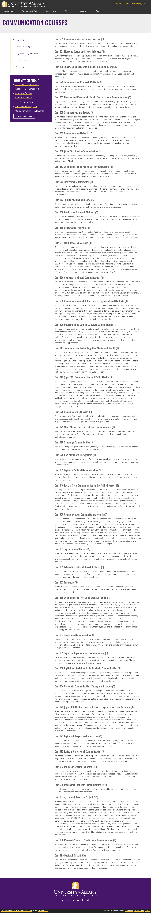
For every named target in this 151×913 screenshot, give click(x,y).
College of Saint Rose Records (29, 111)
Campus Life (51, 11)
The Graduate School (25, 102)
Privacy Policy (139, 911)
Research (83, 11)
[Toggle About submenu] (75, 11)
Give (127, 4)
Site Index (20, 67)
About (67, 11)
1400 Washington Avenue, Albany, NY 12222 (16, 911)
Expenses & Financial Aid (27, 89)
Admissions (29, 11)
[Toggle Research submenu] (91, 11)
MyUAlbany (137, 4)
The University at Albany (27, 84)
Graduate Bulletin (21, 40)
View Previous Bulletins (24, 116)
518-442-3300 (43, 911)
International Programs (26, 106)
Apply (118, 4)
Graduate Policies (23, 97)
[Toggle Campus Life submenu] (61, 11)
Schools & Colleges (24, 47)
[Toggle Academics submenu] (17, 11)
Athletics (100, 11)
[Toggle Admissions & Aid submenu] (41, 11)
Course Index (21, 60)
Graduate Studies (23, 93)
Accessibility (129, 911)
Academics (8, 11)
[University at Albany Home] (23, 4)
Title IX (147, 911)
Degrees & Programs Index (27, 53)
